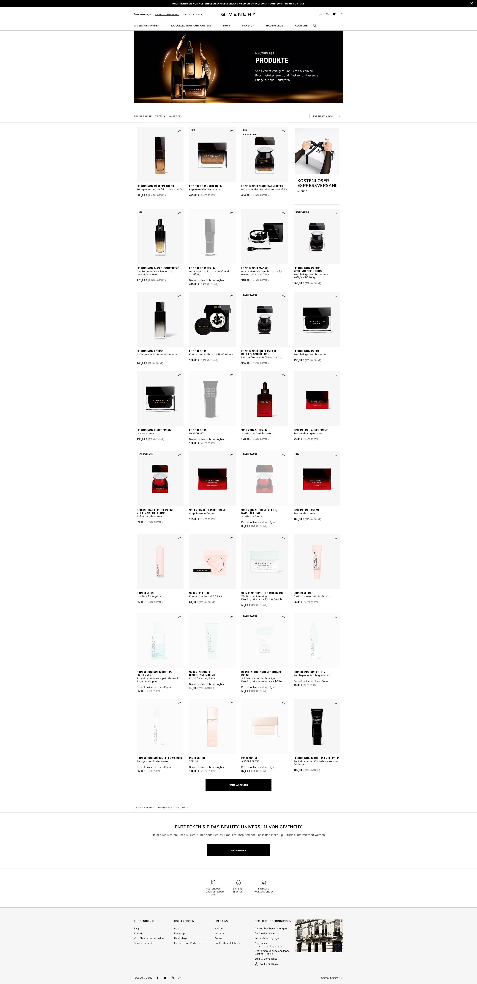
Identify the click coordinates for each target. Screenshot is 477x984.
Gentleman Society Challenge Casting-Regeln (272, 952)
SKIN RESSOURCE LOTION (309, 672)
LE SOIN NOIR (197, 351)
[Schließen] (471, 3)
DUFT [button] (226, 25)
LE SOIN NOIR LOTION (150, 351)
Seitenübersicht (330, 977)
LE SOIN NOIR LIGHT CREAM (154, 430)
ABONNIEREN (238, 850)
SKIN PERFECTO (147, 593)
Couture (301, 25)
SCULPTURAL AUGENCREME (311, 430)
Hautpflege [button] (274, 25)
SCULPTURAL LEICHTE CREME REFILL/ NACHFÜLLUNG (155, 511)
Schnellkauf (166, 176)
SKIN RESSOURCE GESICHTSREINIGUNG (202, 673)
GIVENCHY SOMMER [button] (146, 25)
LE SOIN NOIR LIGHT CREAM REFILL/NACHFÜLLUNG (258, 352)
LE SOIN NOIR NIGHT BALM (205, 186)
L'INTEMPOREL (198, 758)
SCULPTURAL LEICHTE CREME (207, 510)
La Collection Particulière (188, 943)
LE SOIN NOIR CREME (307, 351)
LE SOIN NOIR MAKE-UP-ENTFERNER (316, 758)
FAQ (136, 928)
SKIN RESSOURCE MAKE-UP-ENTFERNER (154, 673)
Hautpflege (264, 53)
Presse (218, 938)
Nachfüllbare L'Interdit (227, 943)
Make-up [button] (248, 25)
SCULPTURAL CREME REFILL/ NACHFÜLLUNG (259, 511)
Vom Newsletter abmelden (149, 938)
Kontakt (138, 933)
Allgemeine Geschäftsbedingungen (268, 944)
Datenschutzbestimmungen (271, 928)
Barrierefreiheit (143, 943)
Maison (218, 928)
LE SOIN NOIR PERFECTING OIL (156, 186)
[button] (320, 15)
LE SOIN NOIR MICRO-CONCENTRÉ (158, 268)
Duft (176, 928)
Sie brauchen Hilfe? (167, 14)
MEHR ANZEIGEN (238, 785)
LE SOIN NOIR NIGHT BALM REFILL (262, 186)
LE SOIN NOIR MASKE (254, 268)
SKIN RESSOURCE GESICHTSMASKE (263, 593)
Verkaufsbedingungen (268, 938)
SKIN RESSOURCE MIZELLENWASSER (159, 758)
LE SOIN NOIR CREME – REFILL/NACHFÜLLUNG (308, 270)
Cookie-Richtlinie (265, 933)
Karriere (219, 933)
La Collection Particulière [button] (191, 25)
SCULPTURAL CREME (307, 510)
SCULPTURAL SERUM (254, 430)
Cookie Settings (269, 964)
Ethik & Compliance (266, 958)
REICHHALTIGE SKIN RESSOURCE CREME (261, 673)
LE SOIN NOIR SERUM (202, 268)
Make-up (179, 933)
